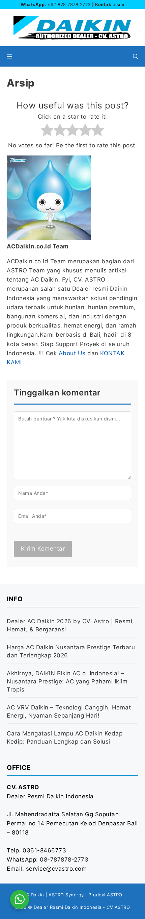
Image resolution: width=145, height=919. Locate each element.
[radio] (47, 131)
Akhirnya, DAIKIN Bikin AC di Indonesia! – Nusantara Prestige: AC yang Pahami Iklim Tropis (67, 681)
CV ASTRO (118, 907)
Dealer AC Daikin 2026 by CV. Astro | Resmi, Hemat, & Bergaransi (70, 625)
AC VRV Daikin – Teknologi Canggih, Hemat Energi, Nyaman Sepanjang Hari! (69, 711)
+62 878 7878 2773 (69, 4)
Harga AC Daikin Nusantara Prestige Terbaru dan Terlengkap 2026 (71, 651)
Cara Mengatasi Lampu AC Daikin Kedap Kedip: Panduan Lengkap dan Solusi (64, 737)
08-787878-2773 (64, 859)
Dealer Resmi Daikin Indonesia (68, 907)
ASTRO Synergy (66, 894)
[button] (135, 56)
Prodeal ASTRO (105, 894)
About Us (72, 353)
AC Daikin (33, 894)
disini (118, 4)
